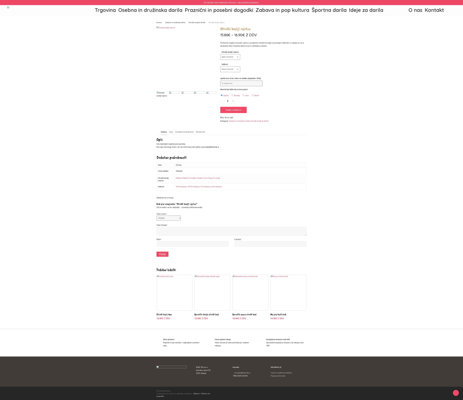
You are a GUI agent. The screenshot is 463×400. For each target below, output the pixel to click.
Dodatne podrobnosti (184, 132)
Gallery (164, 132)
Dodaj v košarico (233, 110)
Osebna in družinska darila (175, 22)
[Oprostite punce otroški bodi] (250, 293)
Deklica (179, 178)
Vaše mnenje (162, 225)
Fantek (193, 178)
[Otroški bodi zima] (175, 293)
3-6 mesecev (206, 187)
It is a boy (208, 178)
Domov (159, 22)
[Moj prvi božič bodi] (288, 293)
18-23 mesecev (194, 187)
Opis (171, 132)
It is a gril (216, 178)
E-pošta (238, 239)
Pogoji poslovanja (278, 376)
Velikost (224, 64)
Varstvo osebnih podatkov (281, 373)
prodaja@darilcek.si (242, 373)
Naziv (159, 239)
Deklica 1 (186, 178)
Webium (196, 394)
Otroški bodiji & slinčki (197, 22)
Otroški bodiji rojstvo (230, 52)
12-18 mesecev (181, 187)
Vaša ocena (162, 214)
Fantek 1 (200, 178)
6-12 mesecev (216, 187)
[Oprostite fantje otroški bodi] (212, 293)
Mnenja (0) (200, 132)
